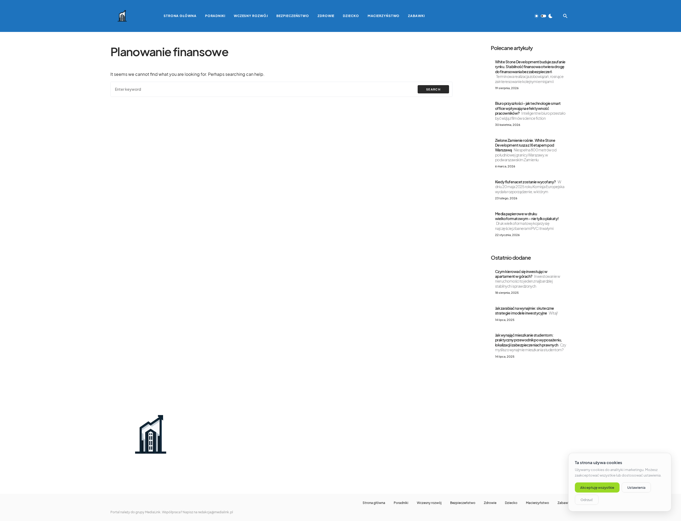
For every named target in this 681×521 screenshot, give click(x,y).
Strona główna (374, 503)
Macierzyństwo (537, 503)
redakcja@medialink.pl (215, 512)
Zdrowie (490, 503)
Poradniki (401, 503)
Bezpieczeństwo (462, 503)
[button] (543, 16)
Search (433, 89)
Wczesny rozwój (429, 503)
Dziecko (511, 503)
